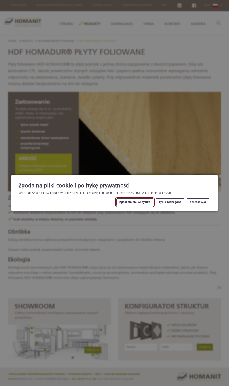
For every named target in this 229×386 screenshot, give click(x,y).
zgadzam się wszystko (135, 202)
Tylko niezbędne (170, 202)
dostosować (198, 202)
